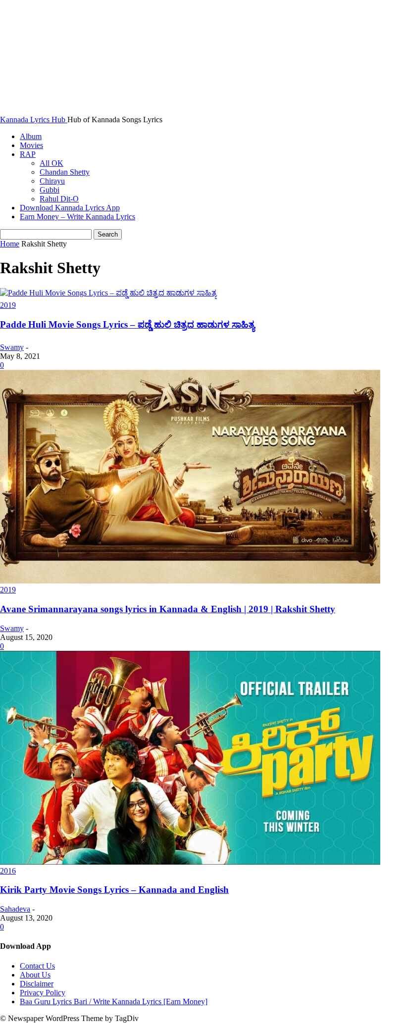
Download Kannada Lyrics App (70, 207)
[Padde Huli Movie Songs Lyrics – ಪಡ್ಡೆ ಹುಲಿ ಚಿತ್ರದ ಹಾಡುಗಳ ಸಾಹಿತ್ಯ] (108, 293)
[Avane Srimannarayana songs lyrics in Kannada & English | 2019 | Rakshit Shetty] (190, 581)
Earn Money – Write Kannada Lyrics (77, 216)
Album (31, 136)
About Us (35, 975)
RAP (28, 154)
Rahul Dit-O (59, 199)
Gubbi (49, 190)
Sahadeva (15, 909)
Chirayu (52, 181)
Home (9, 244)
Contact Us (37, 966)
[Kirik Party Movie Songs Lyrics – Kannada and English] (190, 862)
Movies (31, 145)
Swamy (12, 347)
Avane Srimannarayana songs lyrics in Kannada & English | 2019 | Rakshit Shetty (167, 609)
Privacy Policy (42, 992)
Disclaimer (36, 983)
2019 (8, 305)
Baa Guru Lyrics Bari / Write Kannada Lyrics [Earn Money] (113, 1001)
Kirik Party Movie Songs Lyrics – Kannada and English (114, 889)
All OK (51, 163)
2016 (8, 871)
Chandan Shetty (65, 172)
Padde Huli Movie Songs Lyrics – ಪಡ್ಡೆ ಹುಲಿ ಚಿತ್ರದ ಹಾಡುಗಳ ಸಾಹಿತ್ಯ (127, 324)
